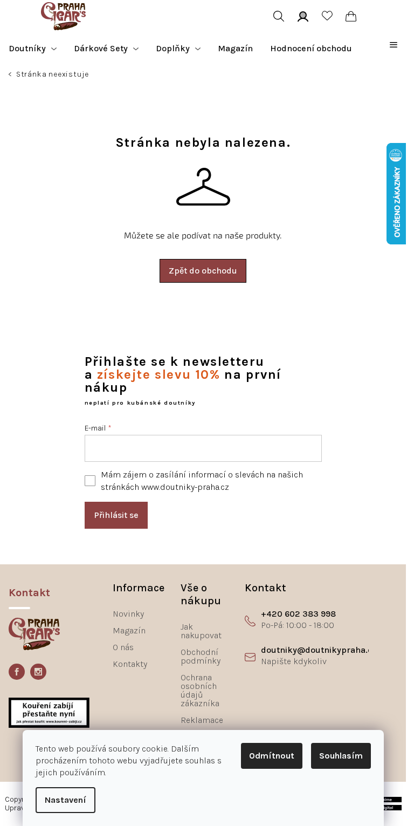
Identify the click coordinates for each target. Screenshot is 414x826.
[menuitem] (32, 48)
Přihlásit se (116, 515)
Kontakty (130, 664)
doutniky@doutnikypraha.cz (318, 650)
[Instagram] (38, 672)
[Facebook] (17, 672)
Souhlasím (341, 755)
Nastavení (65, 800)
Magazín (129, 630)
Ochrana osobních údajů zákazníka (200, 690)
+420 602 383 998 (298, 614)
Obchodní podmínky (200, 656)
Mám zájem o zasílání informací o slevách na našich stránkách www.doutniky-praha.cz (202, 480)
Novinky (128, 614)
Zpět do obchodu (203, 270)
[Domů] (11, 75)
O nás (123, 647)
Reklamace (202, 720)
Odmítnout (271, 755)
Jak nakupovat (201, 631)
